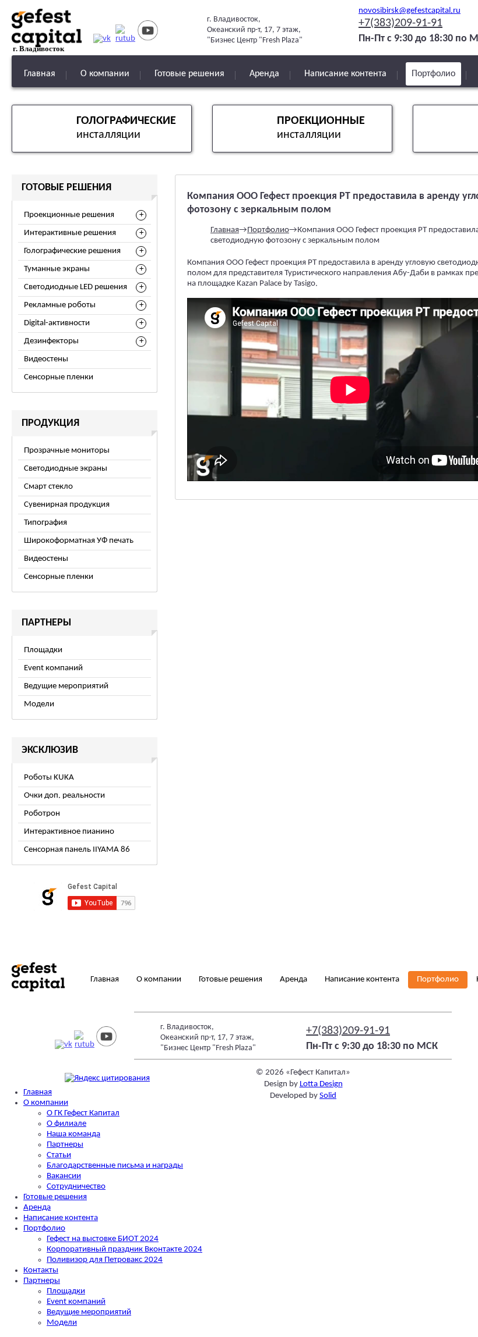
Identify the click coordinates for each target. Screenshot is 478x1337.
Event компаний (53, 668)
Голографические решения (72, 251)
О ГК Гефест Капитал (83, 1113)
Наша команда (73, 1134)
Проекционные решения (69, 215)
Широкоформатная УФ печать (78, 540)
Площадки (43, 650)
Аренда (264, 74)
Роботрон (42, 813)
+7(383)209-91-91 (400, 23)
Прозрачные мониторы (67, 450)
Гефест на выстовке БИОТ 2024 (103, 1239)
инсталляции (126, 128)
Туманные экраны (57, 269)
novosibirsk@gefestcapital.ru (409, 10)
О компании (104, 74)
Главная (39, 74)
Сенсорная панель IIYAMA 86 (77, 849)
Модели (39, 704)
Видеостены (46, 359)
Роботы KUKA (49, 777)
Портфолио (433, 74)
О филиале (66, 1123)
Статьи (59, 1155)
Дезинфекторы (51, 341)
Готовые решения (189, 74)
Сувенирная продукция (67, 504)
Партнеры (65, 1144)
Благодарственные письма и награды (115, 1165)
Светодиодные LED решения (75, 287)
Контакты (40, 1270)
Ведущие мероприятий (66, 686)
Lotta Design (321, 1084)
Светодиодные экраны (65, 468)
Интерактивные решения (70, 233)
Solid (327, 1095)
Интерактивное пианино (69, 831)
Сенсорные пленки (58, 377)
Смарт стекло (48, 486)
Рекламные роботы (60, 305)
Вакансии (64, 1176)
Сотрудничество (76, 1186)
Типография (45, 522)
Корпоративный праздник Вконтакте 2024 (124, 1249)
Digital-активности (57, 323)
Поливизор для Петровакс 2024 (105, 1260)
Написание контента (345, 74)
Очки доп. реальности (64, 795)
